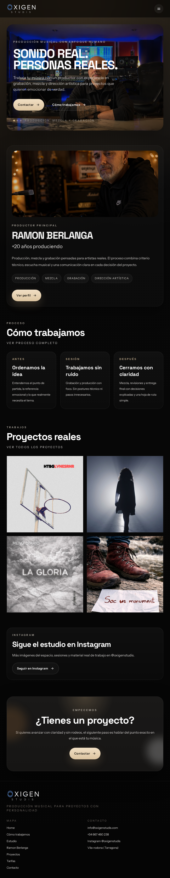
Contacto (13, 867)
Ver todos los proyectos (35, 447)
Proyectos (13, 854)
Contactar (26, 105)
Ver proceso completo (32, 343)
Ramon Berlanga (17, 848)
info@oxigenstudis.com (102, 828)
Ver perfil (23, 295)
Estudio (12, 841)
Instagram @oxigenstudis (103, 841)
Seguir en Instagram (32, 668)
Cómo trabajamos (66, 105)
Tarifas (11, 861)
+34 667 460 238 (98, 834)
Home (11, 828)
